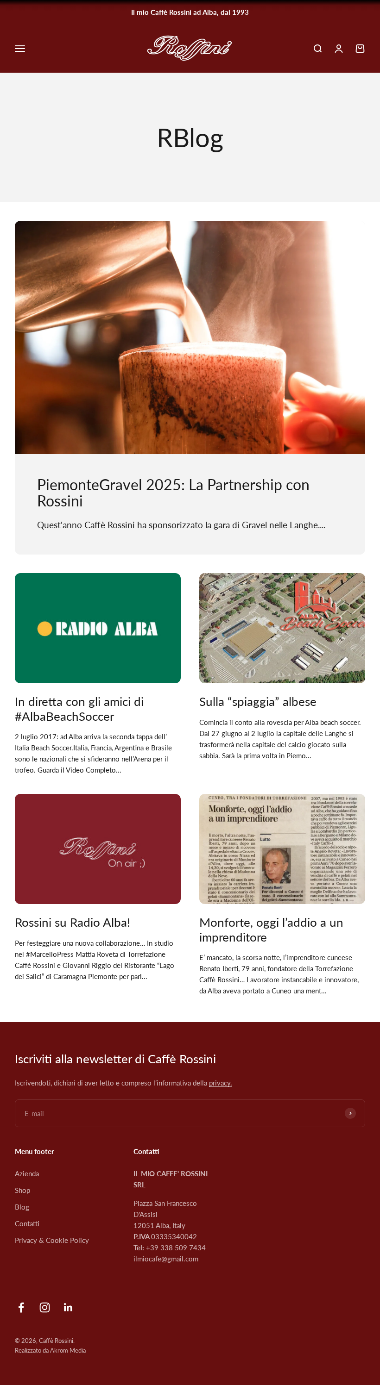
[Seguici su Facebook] (21, 1307)
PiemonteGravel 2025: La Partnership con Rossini (173, 492)
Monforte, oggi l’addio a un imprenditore (271, 929)
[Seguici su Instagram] (44, 1307)
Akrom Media (68, 1350)
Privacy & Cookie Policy (52, 1240)
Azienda (27, 1173)
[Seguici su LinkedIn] (68, 1307)
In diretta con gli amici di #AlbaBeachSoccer (79, 708)
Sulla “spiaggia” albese (258, 701)
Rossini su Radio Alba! (72, 922)
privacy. (220, 1083)
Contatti (27, 1223)
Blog (22, 1207)
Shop (22, 1190)
